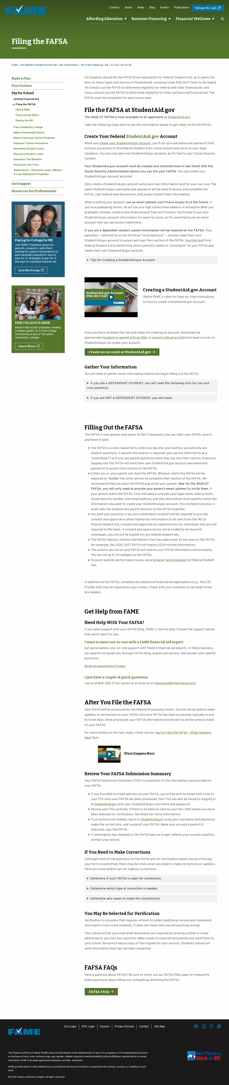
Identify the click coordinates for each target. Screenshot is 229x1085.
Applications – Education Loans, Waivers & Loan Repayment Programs (38, 172)
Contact (114, 8)
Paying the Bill (24, 120)
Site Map (159, 1026)
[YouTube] (204, 1027)
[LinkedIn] (219, 1027)
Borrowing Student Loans (29, 148)
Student (173, 117)
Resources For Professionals (34, 191)
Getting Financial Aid (26, 99)
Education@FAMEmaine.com (174, 683)
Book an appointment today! (105, 666)
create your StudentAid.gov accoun (124, 143)
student (109, 338)
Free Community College (28, 127)
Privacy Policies (124, 1026)
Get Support (21, 184)
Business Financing (149, 19)
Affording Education (104, 19)
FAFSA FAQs (23, 110)
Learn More (26, 346)
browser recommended (169, 560)
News (140, 8)
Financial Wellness (193, 19)
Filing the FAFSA (26, 104)
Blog (152, 8)
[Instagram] (211, 1027)
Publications (181, 8)
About (128, 8)
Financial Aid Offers (27, 115)
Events (164, 8)
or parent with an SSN (131, 338)
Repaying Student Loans (29, 154)
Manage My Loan (205, 8)
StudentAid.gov (143, 136)
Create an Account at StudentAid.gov (120, 352)
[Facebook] (196, 1027)
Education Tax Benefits (28, 159)
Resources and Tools (26, 165)
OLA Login (70, 1026)
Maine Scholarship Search (29, 132)
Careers (104, 1026)
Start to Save (22, 86)
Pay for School (23, 93)
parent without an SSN (168, 338)
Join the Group (29, 270)
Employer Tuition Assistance (31, 143)
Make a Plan (21, 78)
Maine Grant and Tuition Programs (34, 138)
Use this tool (194, 241)
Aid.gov (184, 117)
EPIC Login (88, 1026)
